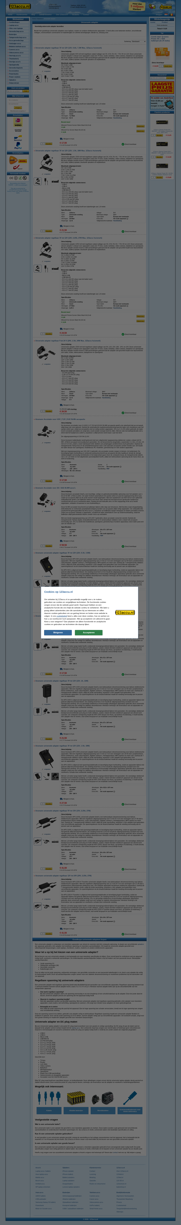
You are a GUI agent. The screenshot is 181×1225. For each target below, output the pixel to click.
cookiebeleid (62, 616)
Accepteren (89, 632)
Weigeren (58, 632)
